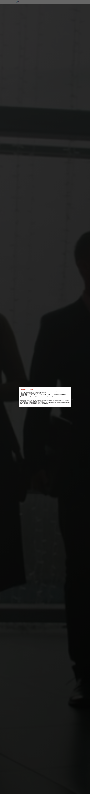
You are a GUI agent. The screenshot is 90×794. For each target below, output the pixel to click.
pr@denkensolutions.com (36, 404)
